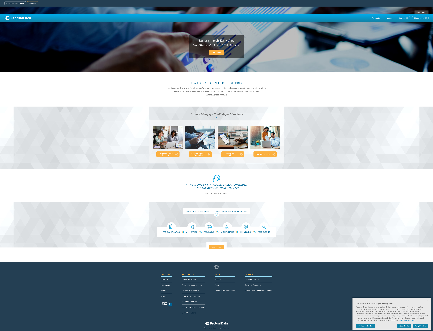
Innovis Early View (189, 279)
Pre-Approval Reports (190, 291)
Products (376, 18)
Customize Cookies (365, 326)
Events (424, 12)
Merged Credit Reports (191, 296)
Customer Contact (252, 279)
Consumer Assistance (15, 3)
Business (32, 3)
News (418, 12)
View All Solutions (189, 313)
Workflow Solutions (189, 302)
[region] (391, 314)
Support (218, 279)
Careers (164, 296)
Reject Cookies (404, 326)
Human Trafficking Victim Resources (258, 291)
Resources (164, 279)
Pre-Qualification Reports (192, 285)
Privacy (218, 285)
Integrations (165, 285)
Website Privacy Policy (407, 320)
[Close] (427, 300)
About (389, 18)
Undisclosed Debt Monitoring (193, 307)
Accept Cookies (420, 326)
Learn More (216, 52)
